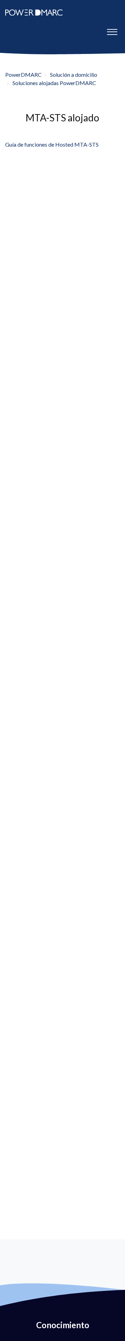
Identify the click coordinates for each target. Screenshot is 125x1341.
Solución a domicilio (73, 74)
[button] (112, 30)
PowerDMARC (23, 74)
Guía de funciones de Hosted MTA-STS (52, 144)
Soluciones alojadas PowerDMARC (54, 83)
